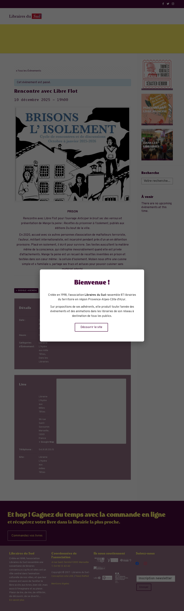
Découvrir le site (91, 327)
